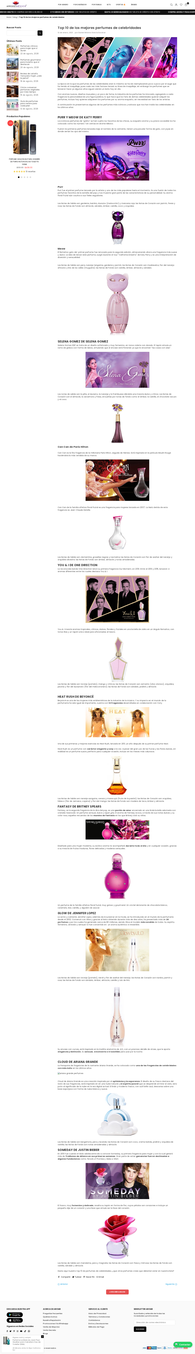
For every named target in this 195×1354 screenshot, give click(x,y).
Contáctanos (94, 1320)
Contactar (184, 1344)
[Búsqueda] (171, 4)
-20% (10, 123)
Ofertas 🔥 (121, 4)
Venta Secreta (49, 1330)
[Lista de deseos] (181, 4)
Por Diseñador (79, 4)
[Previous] (8, 149)
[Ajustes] (176, 4)
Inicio (9, 17)
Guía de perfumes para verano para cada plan (29, 103)
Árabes (134, 4)
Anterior (64, 1284)
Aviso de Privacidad (97, 1313)
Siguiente (170, 1284)
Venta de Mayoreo (51, 1327)
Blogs (45, 1333)
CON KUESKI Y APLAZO (165, 12)
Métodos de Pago (96, 1327)
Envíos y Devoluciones (98, 1323)
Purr (61, 186)
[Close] (42, 1336)
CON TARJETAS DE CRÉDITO (41, 12)
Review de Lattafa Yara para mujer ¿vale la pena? (31, 76)
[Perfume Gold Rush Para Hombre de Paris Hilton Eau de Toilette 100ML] (24, 137)
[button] (186, 4)
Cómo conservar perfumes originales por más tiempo (30, 89)
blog (15, 17)
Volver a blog (117, 1292)
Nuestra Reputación (52, 1320)
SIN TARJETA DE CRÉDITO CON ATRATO (99, 12)
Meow (62, 248)
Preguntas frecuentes (52, 1313)
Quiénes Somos (50, 1317)
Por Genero (63, 4)
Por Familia (96, 4)
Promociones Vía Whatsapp (55, 1323)
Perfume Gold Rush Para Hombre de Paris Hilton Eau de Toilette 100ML (24, 162)
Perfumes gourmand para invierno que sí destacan (30, 62)
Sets (109, 4)
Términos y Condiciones (99, 1317)
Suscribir (140, 1329)
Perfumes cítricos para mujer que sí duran (29, 48)
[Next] (40, 149)
